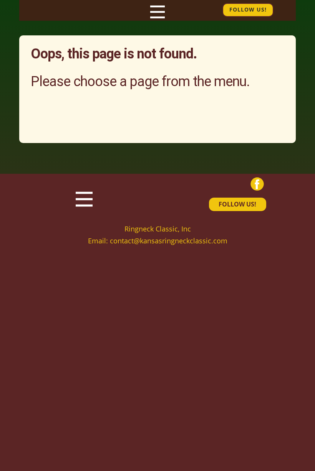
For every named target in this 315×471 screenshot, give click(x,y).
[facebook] (257, 184)
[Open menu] (157, 12)
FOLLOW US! (237, 204)
